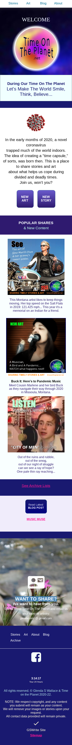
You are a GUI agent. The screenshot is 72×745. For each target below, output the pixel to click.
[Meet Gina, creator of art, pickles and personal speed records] (36, 265)
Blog (43, 3)
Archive (15, 640)
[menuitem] (13, 3)
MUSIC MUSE (36, 519)
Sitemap (36, 735)
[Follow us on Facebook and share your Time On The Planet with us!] (36, 657)
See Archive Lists (36, 486)
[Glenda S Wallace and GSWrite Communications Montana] (36, 723)
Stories (13, 3)
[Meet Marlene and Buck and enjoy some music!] (36, 347)
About (58, 3)
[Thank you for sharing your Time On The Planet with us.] (36, 48)
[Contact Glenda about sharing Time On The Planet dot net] (36, 582)
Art (28, 3)
